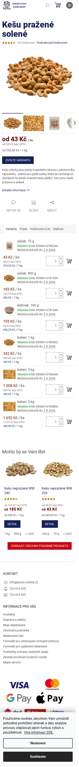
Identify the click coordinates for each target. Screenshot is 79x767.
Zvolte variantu (17, 160)
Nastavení (38, 743)
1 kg (7, 533)
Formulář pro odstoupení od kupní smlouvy (31, 641)
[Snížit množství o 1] (61, 263)
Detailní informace (14, 190)
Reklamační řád (13, 636)
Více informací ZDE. (39, 732)
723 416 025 (17, 588)
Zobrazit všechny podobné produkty (39, 546)
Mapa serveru (12, 662)
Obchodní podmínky (16, 630)
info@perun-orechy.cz (23, 582)
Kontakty (9, 614)
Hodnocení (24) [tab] (40, 229)
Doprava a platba (14, 619)
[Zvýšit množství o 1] (61, 258)
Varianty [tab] (11, 229)
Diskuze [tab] (58, 229)
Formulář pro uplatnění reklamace (25, 646)
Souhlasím (38, 757)
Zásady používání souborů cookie (25, 657)
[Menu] (69, 5)
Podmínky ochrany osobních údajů (25, 651)
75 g (56, 533)
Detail (12, 524)
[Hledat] (47, 5)
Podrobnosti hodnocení (52, 42)
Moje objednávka (14, 625)
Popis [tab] (23, 229)
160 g (45, 533)
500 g (17, 533)
